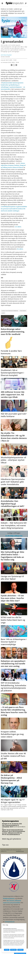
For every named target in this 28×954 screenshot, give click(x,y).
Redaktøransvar (20, 851)
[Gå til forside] (14, 3)
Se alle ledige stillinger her (14, 536)
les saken (20, 249)
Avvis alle (6, 949)
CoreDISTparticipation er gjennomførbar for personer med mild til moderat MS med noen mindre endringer (14, 209)
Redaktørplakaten (9, 898)
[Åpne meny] (2, 3)
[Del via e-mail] (16, 65)
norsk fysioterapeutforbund (10, 310)
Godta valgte (13, 949)
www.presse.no (9, 921)
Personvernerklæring (11, 825)
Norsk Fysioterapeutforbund (15, 830)
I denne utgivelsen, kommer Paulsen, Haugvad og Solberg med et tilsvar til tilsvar (13, 165)
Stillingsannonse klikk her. (15, 833)
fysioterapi (23, 310)
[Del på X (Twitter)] (14, 65)
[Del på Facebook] (11, 65)
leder (3, 313)
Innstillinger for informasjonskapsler (20, 953)
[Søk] (25, 3)
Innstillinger (20, 949)
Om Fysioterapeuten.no (13, 834)
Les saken (17, 226)
